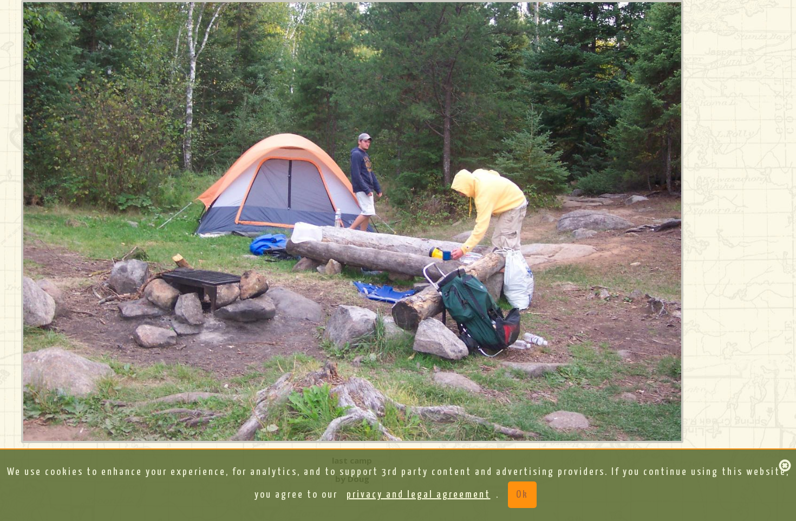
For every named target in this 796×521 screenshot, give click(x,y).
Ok (522, 495)
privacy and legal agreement (419, 495)
